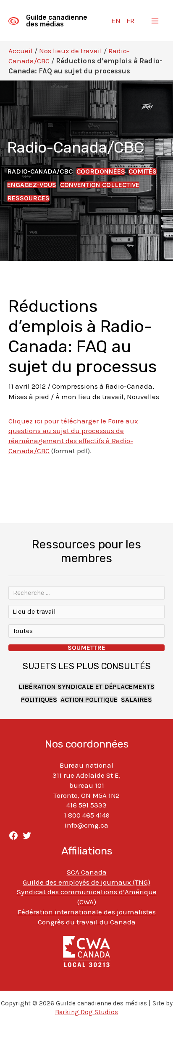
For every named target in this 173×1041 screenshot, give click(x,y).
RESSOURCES (28, 198)
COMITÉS (142, 171)
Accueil (20, 51)
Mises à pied (28, 396)
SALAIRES (136, 699)
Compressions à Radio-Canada (102, 386)
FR (130, 20)
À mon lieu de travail (89, 396)
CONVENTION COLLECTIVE (99, 185)
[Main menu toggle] (155, 21)
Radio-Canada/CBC (40, 171)
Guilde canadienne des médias (56, 20)
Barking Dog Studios (86, 1012)
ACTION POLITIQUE (89, 699)
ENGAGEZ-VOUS (31, 185)
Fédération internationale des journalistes (87, 912)
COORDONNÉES (100, 171)
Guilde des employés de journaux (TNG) (86, 882)
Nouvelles (143, 396)
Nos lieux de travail (70, 51)
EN (116, 20)
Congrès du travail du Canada (87, 922)
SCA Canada (87, 872)
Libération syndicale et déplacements (86, 686)
